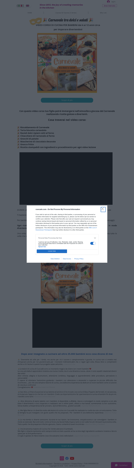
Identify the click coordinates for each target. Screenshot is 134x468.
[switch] (93, 243)
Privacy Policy (78, 259)
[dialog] (67, 234)
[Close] (103, 209)
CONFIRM (52, 251)
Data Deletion (55, 259)
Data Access (67, 259)
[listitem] (67, 238)
